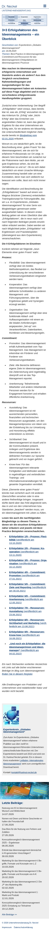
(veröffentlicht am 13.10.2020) (28, 539)
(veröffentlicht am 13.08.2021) (28, 623)
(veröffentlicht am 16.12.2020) (28, 563)
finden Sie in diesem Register (17, 674)
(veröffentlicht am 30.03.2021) (27, 587)
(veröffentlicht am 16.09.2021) (27, 635)
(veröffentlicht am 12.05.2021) (27, 599)
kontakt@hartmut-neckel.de (24, 772)
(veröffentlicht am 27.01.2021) (27, 575)
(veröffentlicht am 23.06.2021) (27, 611)
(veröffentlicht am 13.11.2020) (27, 551)
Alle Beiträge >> (9, 914)
